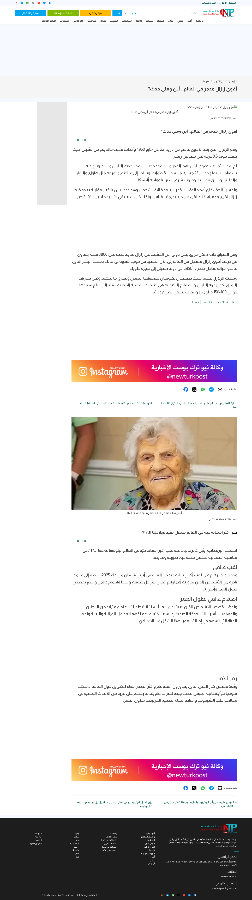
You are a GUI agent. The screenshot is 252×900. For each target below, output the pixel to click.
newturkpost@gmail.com (224, 888)
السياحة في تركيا (109, 847)
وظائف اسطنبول (147, 836)
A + (84, 139)
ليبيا (77, 856)
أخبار (189, 20)
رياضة (138, 20)
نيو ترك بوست (221, 302)
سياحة (149, 20)
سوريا (76, 836)
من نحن (38, 836)
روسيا (76, 847)
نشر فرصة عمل (30, 12)
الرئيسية (232, 81)
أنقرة (152, 856)
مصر (77, 853)
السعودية (74, 843)
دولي (170, 20)
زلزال (233, 302)
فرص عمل (95, 12)
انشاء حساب (209, 2)
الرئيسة (199, 20)
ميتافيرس (78, 20)
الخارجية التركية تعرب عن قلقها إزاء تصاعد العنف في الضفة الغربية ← (114, 403)
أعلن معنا (37, 840)
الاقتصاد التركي (110, 843)
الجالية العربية (49, 20)
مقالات (114, 20)
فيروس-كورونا (148, 853)
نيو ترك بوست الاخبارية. (51, 895)
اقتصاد (160, 20)
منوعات (91, 20)
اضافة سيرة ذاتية (63, 12)
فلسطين (75, 850)
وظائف (113, 833)
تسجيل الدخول (227, 2)
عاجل (152, 860)
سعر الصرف (111, 836)
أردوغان (151, 863)
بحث (117, 12)
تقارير (103, 20)
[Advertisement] (126, 50)
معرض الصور (36, 843)
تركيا (77, 833)
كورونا (152, 850)
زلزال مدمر (207, 302)
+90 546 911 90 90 (229, 876)
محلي (180, 20)
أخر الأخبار (219, 81)
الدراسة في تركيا (110, 850)
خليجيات (64, 20)
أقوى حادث (194, 302)
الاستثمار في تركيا (109, 840)
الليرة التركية (149, 847)
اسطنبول (150, 840)
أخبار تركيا (150, 833)
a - (77, 139)
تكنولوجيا (127, 20)
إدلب (77, 840)
